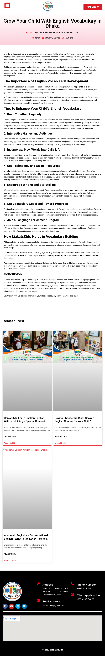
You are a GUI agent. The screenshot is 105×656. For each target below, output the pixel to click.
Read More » (10, 437)
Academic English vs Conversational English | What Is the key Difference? (26, 537)
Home (28, 32)
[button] (7, 5)
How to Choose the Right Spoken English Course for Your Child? (74, 420)
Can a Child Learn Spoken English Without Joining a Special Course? (24, 420)
